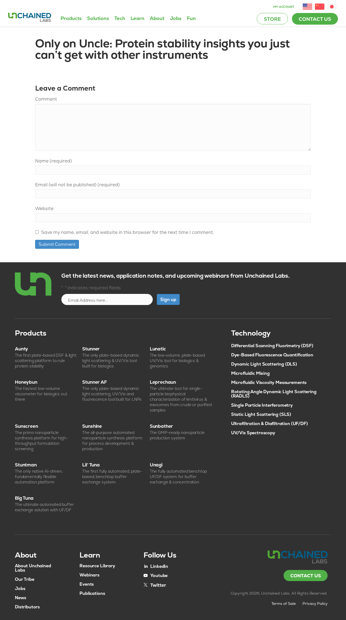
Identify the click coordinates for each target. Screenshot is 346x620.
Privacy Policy (315, 603)
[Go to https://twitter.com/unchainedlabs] (155, 584)
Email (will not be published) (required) (77, 185)
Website (44, 208)
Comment (46, 99)
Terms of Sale (283, 603)
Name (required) (53, 161)
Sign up (168, 299)
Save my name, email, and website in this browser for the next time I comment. (127, 232)
